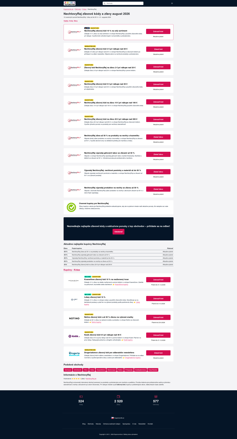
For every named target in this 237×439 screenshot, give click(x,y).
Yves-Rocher (153, 370)
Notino (120, 370)
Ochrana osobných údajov (111, 424)
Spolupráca (126, 424)
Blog (83, 424)
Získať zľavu (158, 137)
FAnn (86, 370)
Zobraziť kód (158, 31)
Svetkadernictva (140, 370)
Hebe (92, 370)
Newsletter (142, 424)
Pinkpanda (128, 370)
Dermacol (68, 370)
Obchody (78, 9)
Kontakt (150, 424)
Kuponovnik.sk (68, 9)
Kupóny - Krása (72, 269)
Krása (84, 9)
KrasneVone (101, 370)
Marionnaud (111, 370)
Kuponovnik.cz (119, 418)
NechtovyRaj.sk (91, 379)
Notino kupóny (96, 322)
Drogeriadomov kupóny (133, 358)
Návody (98, 424)
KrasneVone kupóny (121, 284)
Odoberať (118, 231)
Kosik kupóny (128, 340)
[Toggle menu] (172, 3)
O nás (134, 424)
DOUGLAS (77, 370)
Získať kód (158, 49)
